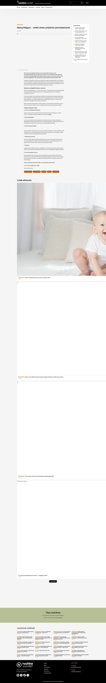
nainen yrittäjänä (37, 171)
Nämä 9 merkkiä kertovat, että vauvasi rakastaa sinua (81, 32)
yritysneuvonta (56, 171)
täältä (50, 114)
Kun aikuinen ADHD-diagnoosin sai (81, 60)
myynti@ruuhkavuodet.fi (76, 671)
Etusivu (18, 7)
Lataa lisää (53, 581)
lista (29, 159)
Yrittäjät (37, 165)
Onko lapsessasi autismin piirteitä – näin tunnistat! (80, 28)
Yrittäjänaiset (32, 165)
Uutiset (42, 7)
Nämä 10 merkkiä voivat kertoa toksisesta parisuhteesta (81, 35)
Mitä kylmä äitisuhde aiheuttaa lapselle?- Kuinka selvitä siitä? (81, 52)
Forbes (28, 165)
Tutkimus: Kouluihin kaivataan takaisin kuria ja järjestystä (81, 41)
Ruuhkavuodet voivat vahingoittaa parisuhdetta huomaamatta (80, 48)
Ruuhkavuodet (24, 7)
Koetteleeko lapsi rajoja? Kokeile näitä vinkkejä (80, 45)
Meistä (87, 2)
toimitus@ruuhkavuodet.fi (76, 667)
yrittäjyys (49, 171)
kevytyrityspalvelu (28, 171)
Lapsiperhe (37, 7)
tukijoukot (44, 171)
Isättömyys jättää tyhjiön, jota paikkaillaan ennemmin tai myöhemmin (80, 56)
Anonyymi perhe (48, 7)
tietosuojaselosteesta (59, 617)
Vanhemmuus (31, 7)
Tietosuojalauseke (47, 672)
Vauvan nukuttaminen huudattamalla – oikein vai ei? (81, 38)
